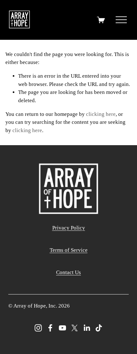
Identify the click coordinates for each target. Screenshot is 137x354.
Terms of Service (69, 250)
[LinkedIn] (86, 328)
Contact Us (68, 272)
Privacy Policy (68, 228)
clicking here (101, 114)
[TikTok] (99, 328)
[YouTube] (62, 328)
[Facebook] (50, 328)
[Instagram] (38, 328)
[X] (74, 328)
